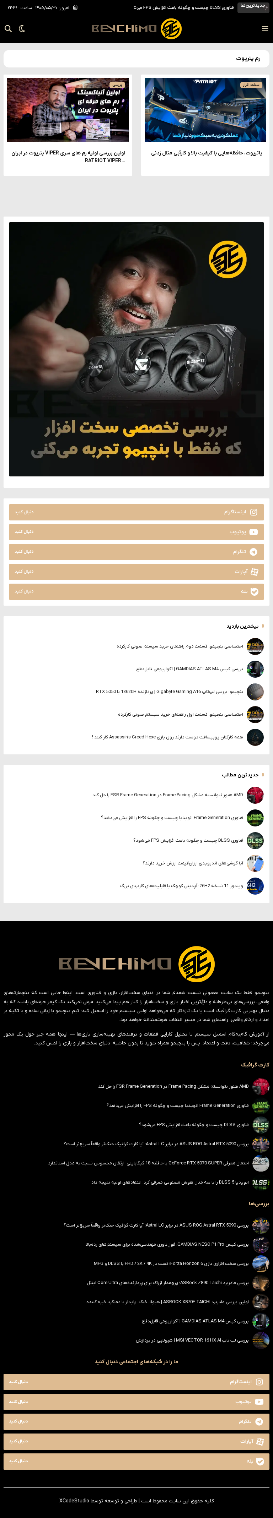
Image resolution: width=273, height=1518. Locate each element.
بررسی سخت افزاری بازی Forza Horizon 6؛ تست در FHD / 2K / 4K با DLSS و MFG (171, 1264)
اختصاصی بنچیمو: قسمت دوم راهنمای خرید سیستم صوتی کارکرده (180, 646)
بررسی (117, 85)
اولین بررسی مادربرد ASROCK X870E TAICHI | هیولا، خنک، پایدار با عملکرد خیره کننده (167, 1302)
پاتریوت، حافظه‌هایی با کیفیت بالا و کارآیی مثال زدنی (206, 153)
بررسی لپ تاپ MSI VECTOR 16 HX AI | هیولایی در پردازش (192, 1340)
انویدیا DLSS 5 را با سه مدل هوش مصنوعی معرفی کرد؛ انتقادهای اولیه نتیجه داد (170, 1182)
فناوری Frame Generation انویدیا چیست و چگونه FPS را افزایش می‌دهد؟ (172, 818)
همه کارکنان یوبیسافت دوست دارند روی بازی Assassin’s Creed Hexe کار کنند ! (167, 737)
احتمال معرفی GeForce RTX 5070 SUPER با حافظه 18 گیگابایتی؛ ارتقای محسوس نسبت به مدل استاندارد (148, 1163)
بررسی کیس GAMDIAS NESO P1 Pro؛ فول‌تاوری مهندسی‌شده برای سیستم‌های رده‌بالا (167, 1244)
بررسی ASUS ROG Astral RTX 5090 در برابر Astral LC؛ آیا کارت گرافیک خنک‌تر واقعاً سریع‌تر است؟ (156, 1144)
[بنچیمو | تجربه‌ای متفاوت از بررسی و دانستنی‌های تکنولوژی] (136, 28)
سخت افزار (251, 85)
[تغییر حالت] (19, 28)
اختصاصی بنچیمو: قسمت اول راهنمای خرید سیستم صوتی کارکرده (180, 714)
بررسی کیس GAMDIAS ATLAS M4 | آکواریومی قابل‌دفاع (189, 669)
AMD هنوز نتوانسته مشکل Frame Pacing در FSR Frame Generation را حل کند (167, 795)
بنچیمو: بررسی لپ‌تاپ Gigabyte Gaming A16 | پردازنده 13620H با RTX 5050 (169, 692)
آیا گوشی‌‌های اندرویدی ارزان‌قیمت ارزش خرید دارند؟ (184, 7)
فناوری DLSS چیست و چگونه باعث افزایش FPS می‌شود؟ (188, 840)
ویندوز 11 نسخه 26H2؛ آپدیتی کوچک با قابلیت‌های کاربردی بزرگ (181, 886)
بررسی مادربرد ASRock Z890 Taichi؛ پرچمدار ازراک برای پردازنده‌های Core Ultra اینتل (168, 1283)
